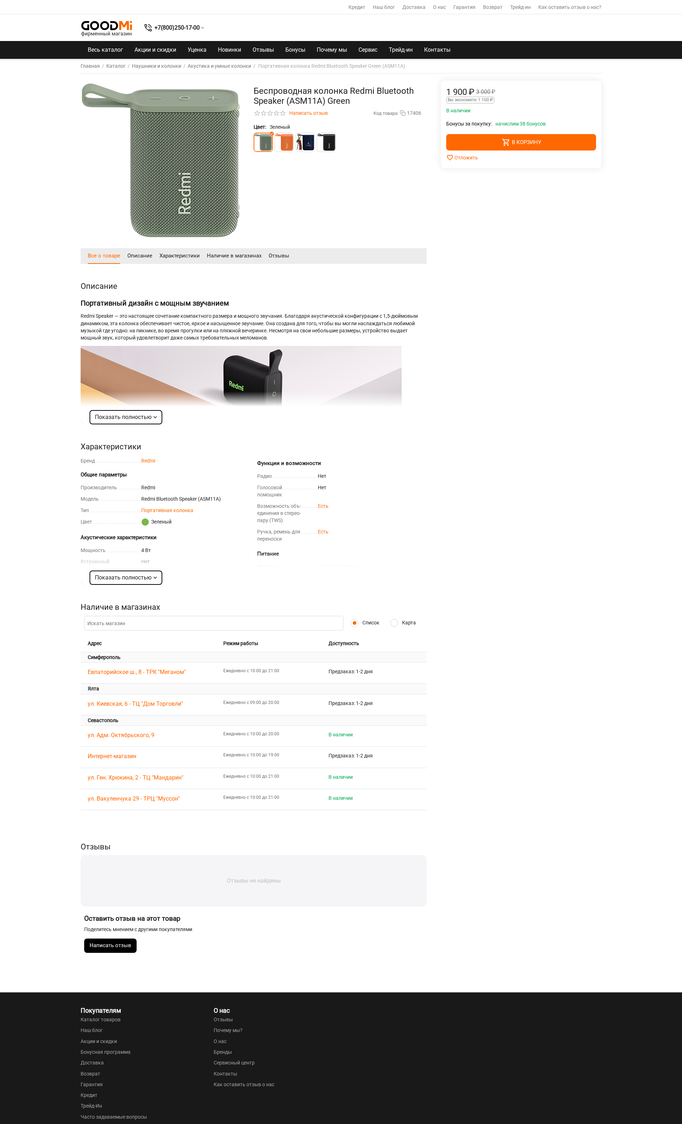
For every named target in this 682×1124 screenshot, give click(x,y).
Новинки (229, 49)
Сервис (367, 49)
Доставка (414, 7)
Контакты (437, 49)
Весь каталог (105, 49)
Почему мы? (228, 1030)
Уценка (197, 49)
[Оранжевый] (284, 142)
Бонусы (295, 49)
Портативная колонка (167, 510)
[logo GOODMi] (107, 28)
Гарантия (464, 7)
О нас (439, 7)
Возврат (493, 7)
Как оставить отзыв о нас (244, 1084)
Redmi (148, 461)
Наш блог (384, 7)
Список (370, 622)
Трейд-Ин (91, 1106)
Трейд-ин (520, 7)
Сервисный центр (234, 1063)
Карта (408, 622)
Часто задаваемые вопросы (114, 1117)
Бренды (223, 1052)
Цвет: (260, 127)
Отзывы (263, 49)
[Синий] (305, 142)
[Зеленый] (263, 142)
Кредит (356, 7)
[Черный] (326, 142)
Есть (323, 506)
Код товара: (385, 113)
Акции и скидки (155, 49)
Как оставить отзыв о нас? (569, 7)
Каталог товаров (101, 1019)
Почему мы (332, 49)
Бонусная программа (106, 1052)
